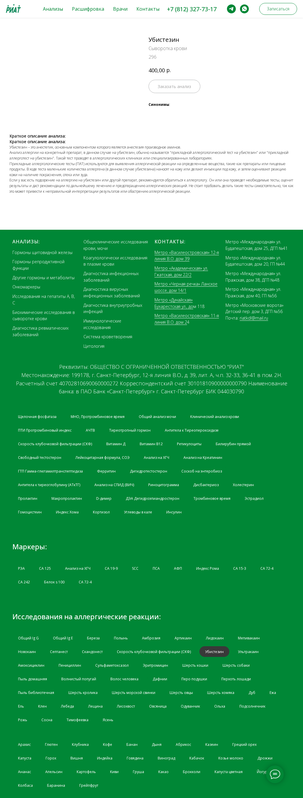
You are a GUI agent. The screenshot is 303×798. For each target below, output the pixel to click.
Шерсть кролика (83, 692)
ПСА (156, 568)
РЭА (21, 568)
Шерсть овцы (181, 692)
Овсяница (158, 706)
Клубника (80, 744)
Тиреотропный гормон (130, 430)
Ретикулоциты (189, 443)
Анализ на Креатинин (202, 457)
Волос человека (124, 679)
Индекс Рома (207, 568)
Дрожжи (265, 758)
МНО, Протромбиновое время (98, 416)
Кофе (107, 744)
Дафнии (160, 679)
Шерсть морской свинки (133, 692)
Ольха (219, 706)
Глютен (51, 744)
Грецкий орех (244, 744)
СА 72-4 (266, 568)
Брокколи (191, 771)
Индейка (104, 758)
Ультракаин (248, 651)
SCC (135, 568)
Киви (114, 771)
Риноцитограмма (163, 484)
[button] (278, 9)
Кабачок (196, 758)
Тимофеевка (77, 719)
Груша (138, 771)
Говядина (135, 758)
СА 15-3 (239, 568)
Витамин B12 (151, 443)
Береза (93, 638)
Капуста (24, 758)
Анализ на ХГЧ (156, 457)
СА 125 (45, 568)
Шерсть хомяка (220, 692)
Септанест (59, 651)
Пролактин (27, 498)
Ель (21, 706)
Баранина (56, 785)
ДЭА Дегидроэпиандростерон (152, 498)
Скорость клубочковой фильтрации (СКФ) (55, 443)
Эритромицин (155, 665)
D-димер (104, 498)
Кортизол (101, 512)
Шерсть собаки (236, 665)
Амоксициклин (31, 665)
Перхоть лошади (236, 679)
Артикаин (183, 638)
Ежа (273, 692)
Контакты (147, 9)
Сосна (46, 719)
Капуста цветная (229, 771)
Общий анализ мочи (157, 416)
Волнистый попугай (78, 679)
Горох (51, 758)
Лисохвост (126, 706)
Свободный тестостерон (39, 457)
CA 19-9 (111, 568)
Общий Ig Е (63, 638)
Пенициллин (70, 665)
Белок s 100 (54, 582)
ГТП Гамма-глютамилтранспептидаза (50, 471)
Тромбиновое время (212, 498)
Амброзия (151, 638)
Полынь (121, 638)
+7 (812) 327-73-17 (192, 9)
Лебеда (67, 706)
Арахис (24, 744)
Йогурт (263, 771)
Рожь (22, 719)
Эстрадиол (254, 498)
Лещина (95, 706)
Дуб (252, 692)
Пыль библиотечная (36, 692)
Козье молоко (230, 758)
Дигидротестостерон (148, 471)
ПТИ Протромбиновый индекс (45, 430)
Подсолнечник (252, 706)
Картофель (86, 771)
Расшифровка (88, 9)
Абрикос (183, 744)
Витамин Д (115, 443)
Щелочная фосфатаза (37, 416)
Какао (163, 771)
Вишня (76, 758)
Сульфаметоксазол (112, 665)
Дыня (157, 744)
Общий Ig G (28, 638)
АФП (178, 568)
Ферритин (106, 471)
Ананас (24, 771)
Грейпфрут (88, 785)
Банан (132, 744)
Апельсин (53, 771)
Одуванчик (190, 706)
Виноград (166, 758)
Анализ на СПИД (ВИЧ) (114, 484)
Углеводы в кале (138, 512)
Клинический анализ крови (214, 416)
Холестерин (243, 484)
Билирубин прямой (233, 443)
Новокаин (27, 651)
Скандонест (92, 651)
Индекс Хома (67, 512)
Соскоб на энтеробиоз (201, 471)
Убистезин (214, 651)
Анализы (53, 9)
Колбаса (25, 785)
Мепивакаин (249, 638)
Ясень (108, 719)
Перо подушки (194, 679)
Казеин (211, 744)
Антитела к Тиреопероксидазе (192, 430)
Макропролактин (66, 498)
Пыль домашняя (32, 679)
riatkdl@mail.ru (254, 318)
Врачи (120, 9)
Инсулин (174, 512)
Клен (42, 706)
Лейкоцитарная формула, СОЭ (102, 457)
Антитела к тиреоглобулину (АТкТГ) (49, 484)
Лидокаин (215, 638)
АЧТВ (90, 430)
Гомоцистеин (30, 512)
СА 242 (24, 582)
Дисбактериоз (206, 484)
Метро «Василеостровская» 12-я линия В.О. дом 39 (186, 256)
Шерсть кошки (195, 665)
